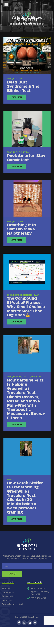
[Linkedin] (29, 622)
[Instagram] (24, 622)
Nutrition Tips (21, 152)
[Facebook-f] (19, 622)
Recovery (18, 221)
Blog (9, 79)
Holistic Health (31, 295)
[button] (6, 4)
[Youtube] (35, 622)
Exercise (17, 79)
